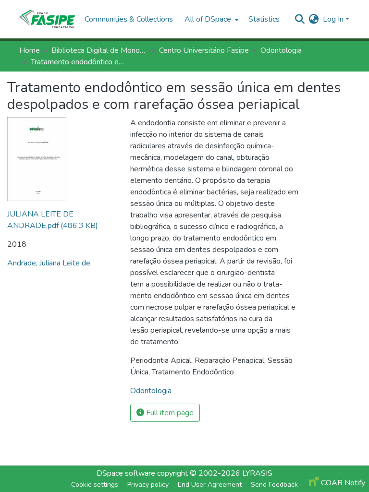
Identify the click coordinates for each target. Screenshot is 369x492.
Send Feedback (274, 484)
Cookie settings (94, 484)
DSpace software (126, 473)
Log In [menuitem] (333, 19)
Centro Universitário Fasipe (204, 50)
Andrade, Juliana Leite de (48, 263)
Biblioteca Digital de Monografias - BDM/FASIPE (99, 50)
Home (29, 50)
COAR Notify (342, 483)
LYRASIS (257, 473)
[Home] (47, 19)
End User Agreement (210, 484)
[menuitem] (211, 19)
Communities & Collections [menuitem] (129, 19)
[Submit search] (300, 19)
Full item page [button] (169, 413)
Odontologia (281, 50)
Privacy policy (148, 484)
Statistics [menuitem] (264, 19)
